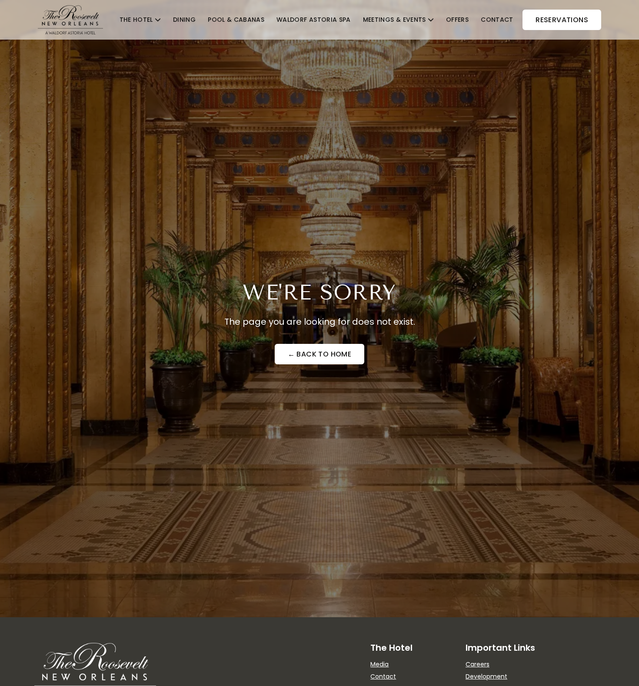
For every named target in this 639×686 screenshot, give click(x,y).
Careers (477, 664)
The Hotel (136, 19)
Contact (497, 19)
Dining (184, 19)
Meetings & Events (394, 19)
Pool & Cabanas (236, 19)
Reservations (562, 20)
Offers (457, 19)
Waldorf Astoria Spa (313, 19)
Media (379, 664)
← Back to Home (320, 354)
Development (486, 676)
